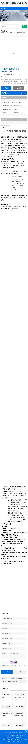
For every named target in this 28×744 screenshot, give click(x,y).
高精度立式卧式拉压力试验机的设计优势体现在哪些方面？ (14, 109)
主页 (7, 32)
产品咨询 (6, 88)
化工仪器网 (22, 734)
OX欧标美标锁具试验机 (12, 681)
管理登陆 (13, 734)
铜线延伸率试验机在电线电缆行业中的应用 (12, 102)
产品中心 (12, 32)
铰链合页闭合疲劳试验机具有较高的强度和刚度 (13, 112)
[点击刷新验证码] (13, 662)
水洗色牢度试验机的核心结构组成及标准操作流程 (13, 105)
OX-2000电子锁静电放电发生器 (14, 678)
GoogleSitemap (8, 734)
